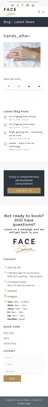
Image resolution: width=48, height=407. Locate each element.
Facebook (12, 291)
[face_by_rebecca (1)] (20, 12)
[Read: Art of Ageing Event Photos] (6, 117)
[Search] (37, 12)
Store (6, 338)
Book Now (9, 333)
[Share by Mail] (39, 86)
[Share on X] (19, 86)
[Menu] (43, 12)
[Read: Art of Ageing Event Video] (6, 125)
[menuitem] (37, 12)
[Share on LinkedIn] (29, 86)
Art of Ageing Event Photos (22, 116)
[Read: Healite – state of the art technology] (6, 144)
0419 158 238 (13, 267)
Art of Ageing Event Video (22, 124)
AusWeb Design (24, 403)
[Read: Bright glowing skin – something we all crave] (6, 133)
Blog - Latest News (19, 22)
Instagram (12, 296)
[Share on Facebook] (9, 86)
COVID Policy (10, 343)
